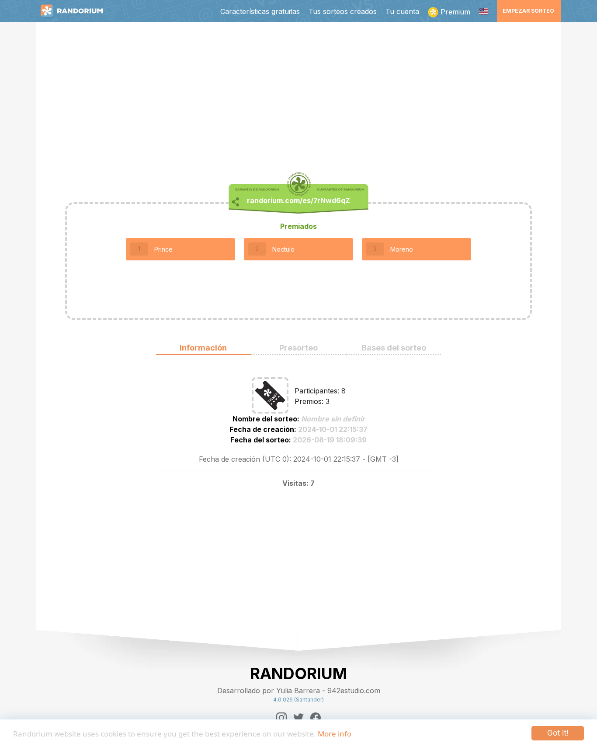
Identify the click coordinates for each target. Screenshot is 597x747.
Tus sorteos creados (343, 11)
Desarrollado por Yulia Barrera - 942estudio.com (298, 690)
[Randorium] (76, 11)
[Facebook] (315, 717)
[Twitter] (298, 717)
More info (334, 734)
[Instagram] (281, 717)
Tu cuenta (402, 11)
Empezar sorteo (528, 10)
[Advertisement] (298, 99)
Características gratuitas (260, 11)
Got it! (557, 733)
